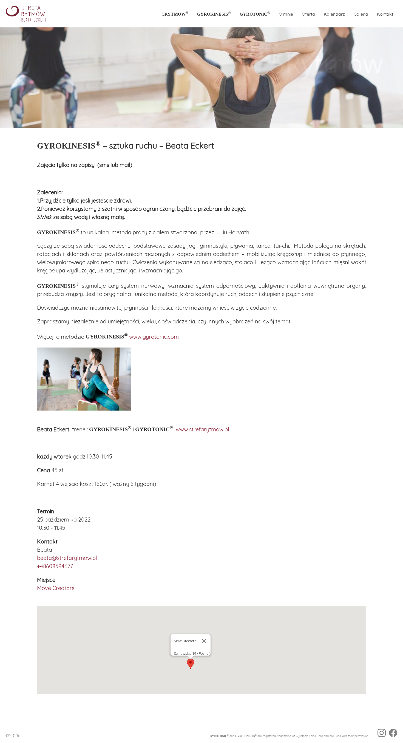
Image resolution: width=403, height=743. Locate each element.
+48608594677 (55, 566)
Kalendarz (334, 14)
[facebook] (393, 733)
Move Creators (55, 588)
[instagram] (381, 733)
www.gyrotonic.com (154, 336)
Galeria (361, 14)
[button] (190, 664)
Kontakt (385, 14)
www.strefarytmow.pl (202, 429)
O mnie (286, 14)
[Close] (204, 640)
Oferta (308, 14)
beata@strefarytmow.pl (67, 557)
